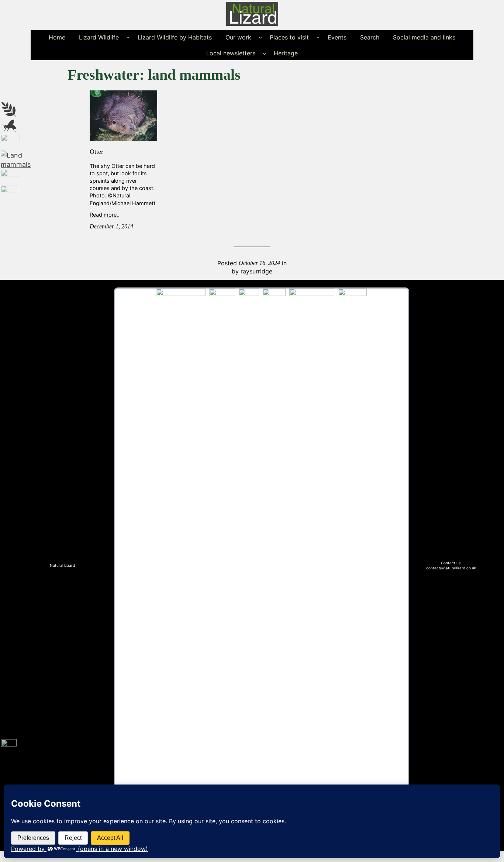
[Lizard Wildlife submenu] (128, 37)
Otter (96, 151)
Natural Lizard (62, 565)
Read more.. (105, 214)
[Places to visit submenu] (318, 37)
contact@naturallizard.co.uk (451, 568)
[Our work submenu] (260, 37)
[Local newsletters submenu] (264, 53)
